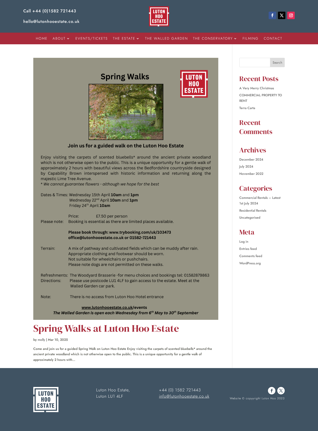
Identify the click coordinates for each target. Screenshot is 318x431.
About (59, 39)
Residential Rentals (252, 210)
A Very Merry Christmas (256, 88)
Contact (273, 39)
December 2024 (251, 159)
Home (41, 39)
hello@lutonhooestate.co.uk (51, 21)
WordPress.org (250, 263)
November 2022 (251, 173)
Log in (243, 241)
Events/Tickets (91, 39)
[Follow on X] (281, 15)
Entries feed (248, 248)
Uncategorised (249, 217)
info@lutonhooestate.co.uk (184, 396)
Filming (251, 39)
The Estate (124, 39)
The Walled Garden (166, 39)
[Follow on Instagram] (291, 15)
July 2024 (246, 166)
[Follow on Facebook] (272, 15)
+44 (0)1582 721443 (54, 11)
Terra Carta (247, 108)
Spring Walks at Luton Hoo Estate (106, 328)
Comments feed (250, 256)
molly (41, 339)
